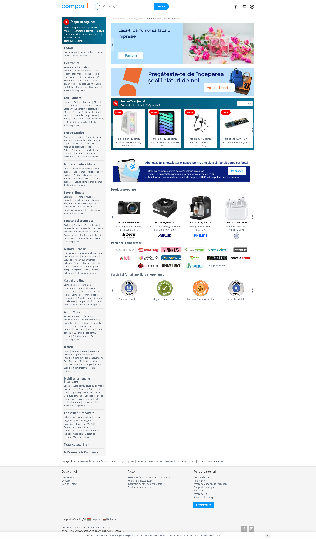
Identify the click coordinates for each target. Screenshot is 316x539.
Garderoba (95, 392)
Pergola (82, 389)
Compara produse (129, 299)
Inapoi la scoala (79, 27)
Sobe (66, 150)
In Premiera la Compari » (81, 452)
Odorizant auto (80, 336)
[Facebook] (244, 529)
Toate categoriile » (76, 444)
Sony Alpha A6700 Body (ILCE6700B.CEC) (129, 226)
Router (95, 112)
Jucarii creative (80, 367)
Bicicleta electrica (86, 206)
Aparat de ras (70, 235)
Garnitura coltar (90, 402)
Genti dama (79, 171)
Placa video (87, 105)
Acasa (66, 27)
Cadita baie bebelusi (73, 266)
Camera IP (69, 430)
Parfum (67, 225)
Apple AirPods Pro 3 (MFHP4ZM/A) (236, 226)
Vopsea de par (71, 228)
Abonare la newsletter (140, 480)
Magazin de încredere (165, 299)
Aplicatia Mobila (236, 299)
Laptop (67, 102)
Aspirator (68, 137)
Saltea (67, 385)
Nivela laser (69, 301)
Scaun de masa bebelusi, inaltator (80, 253)
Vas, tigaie (78, 291)
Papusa (72, 361)
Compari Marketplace (205, 487)
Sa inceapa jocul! (72, 37)
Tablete (77, 102)
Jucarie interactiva (84, 354)
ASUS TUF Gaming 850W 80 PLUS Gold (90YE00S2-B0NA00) (165, 226)
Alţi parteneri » (217, 265)
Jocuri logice (86, 364)
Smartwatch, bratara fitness (77, 70)
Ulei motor (88, 316)
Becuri (81, 298)
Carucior (68, 259)
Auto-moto (94, 34)
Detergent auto (82, 323)
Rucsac (67, 168)
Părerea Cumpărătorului (200, 299)
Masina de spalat (83, 140)
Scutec (77, 263)
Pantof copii (85, 178)
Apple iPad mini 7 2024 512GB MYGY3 (164, 142)
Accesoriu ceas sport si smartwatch (156, 461)
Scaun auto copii (90, 256)
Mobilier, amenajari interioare (77, 380)
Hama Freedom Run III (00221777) (200, 142)
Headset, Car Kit (85, 83)
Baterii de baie (84, 417)
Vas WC (91, 424)
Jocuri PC (68, 115)
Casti (96, 70)
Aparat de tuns (87, 228)
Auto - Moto (72, 312)
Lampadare (69, 298)
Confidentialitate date (74, 527)
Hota (96, 146)
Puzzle (67, 357)
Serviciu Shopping (203, 497)
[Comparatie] (236, 6)
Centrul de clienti (202, 477)
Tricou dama (96, 181)
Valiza (90, 171)
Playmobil (69, 354)
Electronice (71, 63)
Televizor (87, 67)
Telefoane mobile (72, 67)
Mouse (67, 112)
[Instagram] (251, 529)
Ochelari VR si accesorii (211, 461)
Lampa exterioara (86, 288)
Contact (66, 480)
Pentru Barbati (87, 52)
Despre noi (68, 477)
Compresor (76, 294)
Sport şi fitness (74, 192)
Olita (85, 269)
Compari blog (69, 483)
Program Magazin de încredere (210, 483)
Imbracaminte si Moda (79, 164)
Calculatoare (72, 98)
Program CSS (200, 493)
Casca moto (79, 329)
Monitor (87, 102)
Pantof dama (70, 178)
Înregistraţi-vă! (204, 504)
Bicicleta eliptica (92, 210)
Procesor (75, 105)
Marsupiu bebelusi (92, 263)
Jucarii (68, 347)
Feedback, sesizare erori (141, 487)
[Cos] (244, 6)
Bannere (198, 490)
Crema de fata (91, 225)
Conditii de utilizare (99, 527)
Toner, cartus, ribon (73, 118)
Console (79, 115)
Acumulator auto (90, 319)
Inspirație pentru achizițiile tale (145, 483)
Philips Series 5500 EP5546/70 (200, 226)
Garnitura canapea (73, 395)
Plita (89, 146)
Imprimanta (91, 115)
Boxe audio (94, 87)
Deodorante (85, 235)
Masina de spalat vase (83, 143)
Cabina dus (69, 417)
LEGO (66, 351)
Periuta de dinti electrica (86, 231)
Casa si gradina (74, 280)
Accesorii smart (186, 461)
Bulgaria (112, 519)
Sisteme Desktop (81, 112)
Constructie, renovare (79, 413)
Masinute (94, 351)
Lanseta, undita (81, 200)
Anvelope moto (71, 319)
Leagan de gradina (79, 392)
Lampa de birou (94, 298)
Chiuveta (80, 424)
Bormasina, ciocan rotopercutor (79, 427)
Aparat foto (83, 80)
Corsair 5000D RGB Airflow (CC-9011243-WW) (129, 142)
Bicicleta (68, 196)
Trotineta (78, 196)
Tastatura (92, 108)
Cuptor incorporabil (81, 150)
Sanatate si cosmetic (84, 30)
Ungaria (96, 519)
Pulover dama (80, 181)
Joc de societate (79, 351)
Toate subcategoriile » (74, 40)
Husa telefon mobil (73, 73)
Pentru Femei (70, 52)
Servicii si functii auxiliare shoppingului (149, 477)
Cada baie (78, 433)
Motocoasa (90, 294)
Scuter (91, 329)
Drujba (67, 291)
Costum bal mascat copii (85, 175)
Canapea (89, 395)
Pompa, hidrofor (86, 301)
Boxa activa (81, 87)
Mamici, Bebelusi (75, 249)
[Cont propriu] (252, 6)
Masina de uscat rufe (74, 146)
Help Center (200, 480)
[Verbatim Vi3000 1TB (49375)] (236, 123)
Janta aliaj (97, 323)
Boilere (79, 153)
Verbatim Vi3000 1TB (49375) (236, 140)
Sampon (78, 225)
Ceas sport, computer (122, 461)
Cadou (68, 48)
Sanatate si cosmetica (79, 221)
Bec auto (68, 323)
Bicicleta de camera (73, 210)
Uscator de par (85, 238)
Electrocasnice (74, 133)
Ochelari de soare (81, 168)
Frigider (79, 137)
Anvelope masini (72, 316)
